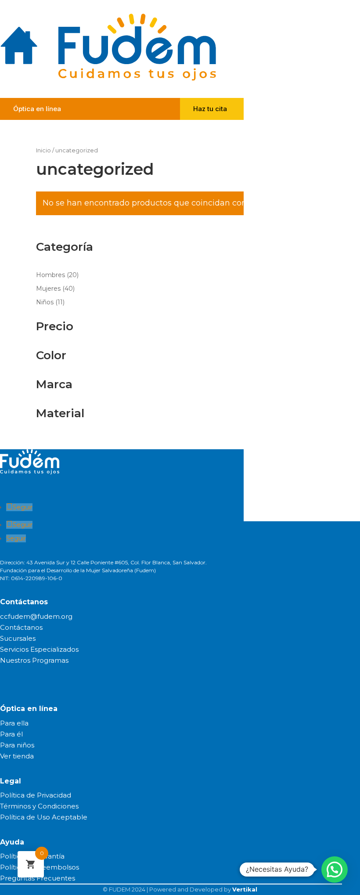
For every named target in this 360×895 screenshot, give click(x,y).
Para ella (14, 723)
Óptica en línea (37, 109)
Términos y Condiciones (39, 806)
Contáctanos (21, 627)
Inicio (43, 150)
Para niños (17, 745)
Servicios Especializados (39, 649)
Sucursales (18, 638)
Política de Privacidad (35, 795)
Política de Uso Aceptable (43, 817)
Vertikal (244, 889)
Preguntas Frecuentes (37, 878)
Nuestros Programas (34, 660)
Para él (11, 734)
